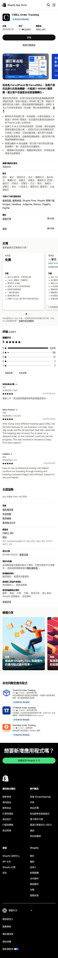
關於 (32, 856)
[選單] (54, 5)
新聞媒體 (34, 872)
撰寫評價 (9, 373)
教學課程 (6, 518)
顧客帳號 (17, 200)
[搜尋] (48, 5)
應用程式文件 (8, 522)
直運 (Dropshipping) (40, 796)
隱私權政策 (7, 509)
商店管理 (6, 830)
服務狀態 (34, 895)
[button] (29, 696)
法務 (32, 889)
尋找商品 (6, 802)
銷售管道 (6, 796)
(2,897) (27, 29)
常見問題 (6, 514)
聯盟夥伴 (34, 884)
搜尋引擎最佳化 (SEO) (41, 824)
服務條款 (6, 926)
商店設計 (6, 819)
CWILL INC (40, 29)
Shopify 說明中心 (11, 856)
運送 (4, 228)
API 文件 (6, 861)
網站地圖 (6, 941)
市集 (32, 802)
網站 (4, 537)
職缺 (32, 861)
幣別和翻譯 (35, 836)
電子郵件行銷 (36, 819)
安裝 (29, 37)
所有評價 (22, 373)
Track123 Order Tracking (23, 690)
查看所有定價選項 (26, 321)
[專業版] (30, 314)
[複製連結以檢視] (16, 384)
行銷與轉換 (7, 824)
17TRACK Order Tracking (24, 708)
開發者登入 (7, 919)
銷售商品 (6, 808)
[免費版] (26, 314)
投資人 (33, 867)
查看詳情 (6, 602)
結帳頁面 (6, 200)
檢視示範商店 (29, 45)
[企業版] (31, 314)
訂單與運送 (7, 813)
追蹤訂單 (6, 218)
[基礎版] (28, 314)
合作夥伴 (34, 878)
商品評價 (34, 808)
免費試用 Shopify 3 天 (29, 760)
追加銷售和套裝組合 (39, 813)
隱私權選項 (7, 949)
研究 (4, 872)
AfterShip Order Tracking (24, 725)
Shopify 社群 (8, 867)
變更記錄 (23, 554)
